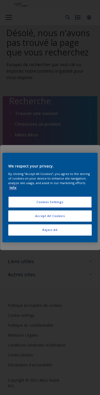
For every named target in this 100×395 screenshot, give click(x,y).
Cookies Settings (50, 202)
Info (13, 187)
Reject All (50, 230)
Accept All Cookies (50, 216)
